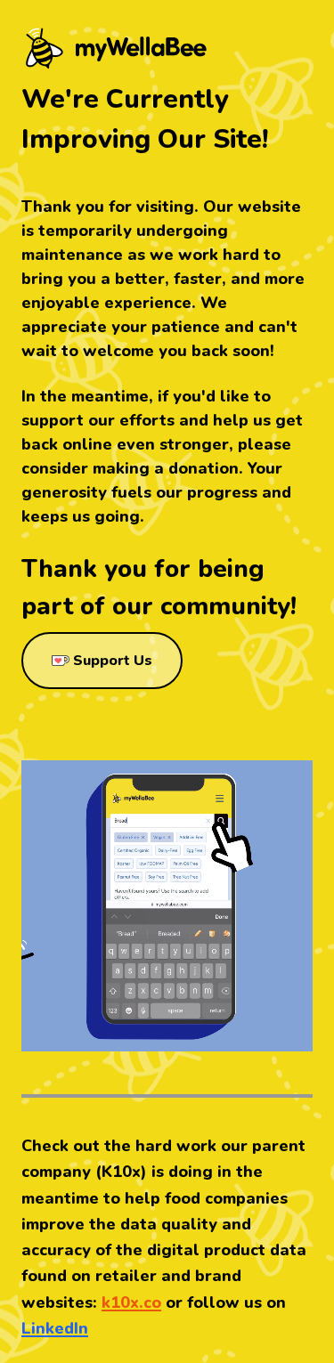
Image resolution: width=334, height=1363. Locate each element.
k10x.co (131, 1302)
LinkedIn (54, 1328)
